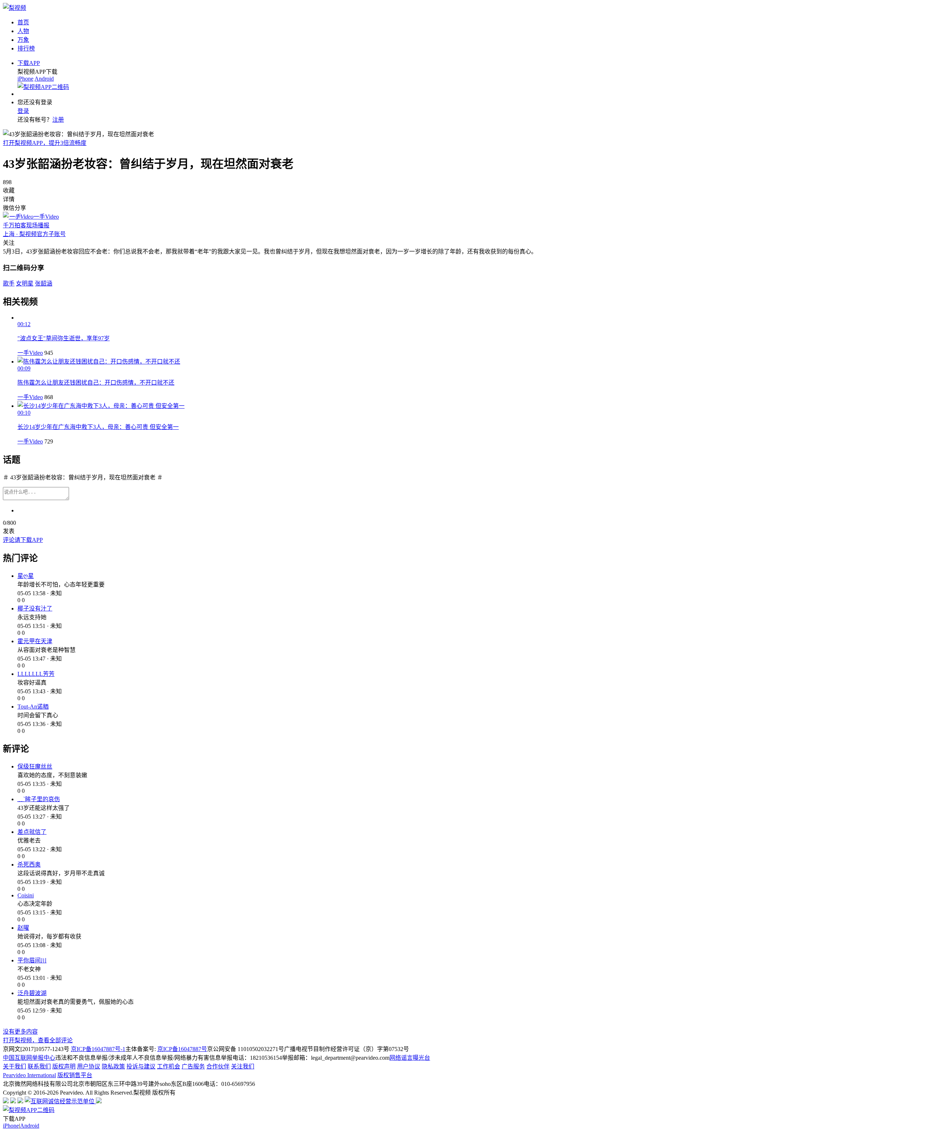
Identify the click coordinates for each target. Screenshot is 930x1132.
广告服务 (193, 1066)
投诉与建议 (140, 1066)
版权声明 (64, 1066)
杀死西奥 (29, 864)
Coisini (25, 895)
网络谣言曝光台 (409, 1058)
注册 (58, 120)
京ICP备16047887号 (182, 1049)
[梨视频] (14, 8)
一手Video (30, 353)
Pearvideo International (29, 1075)
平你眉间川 (31, 960)
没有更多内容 (20, 1031)
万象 (23, 40)
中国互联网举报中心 (29, 1058)
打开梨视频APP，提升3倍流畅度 (44, 143)
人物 (23, 31)
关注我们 (242, 1066)
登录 (23, 111)
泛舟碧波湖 (31, 993)
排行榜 (26, 48)
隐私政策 (113, 1066)
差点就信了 (31, 832)
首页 (23, 22)
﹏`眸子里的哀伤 (38, 799)
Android (44, 79)
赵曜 (23, 928)
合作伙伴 (218, 1066)
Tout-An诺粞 (33, 706)
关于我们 (14, 1066)
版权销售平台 (74, 1075)
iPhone (25, 79)
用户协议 (88, 1066)
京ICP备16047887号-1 (98, 1049)
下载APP (28, 63)
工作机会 (168, 1066)
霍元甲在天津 (34, 641)
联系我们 (39, 1066)
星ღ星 (25, 576)
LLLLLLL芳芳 (35, 674)
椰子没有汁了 (34, 608)
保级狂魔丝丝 (34, 766)
